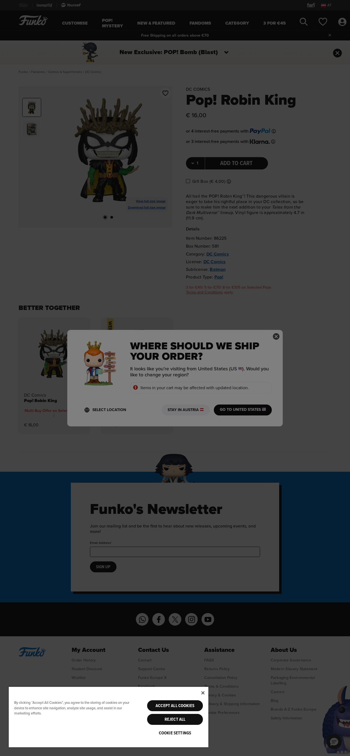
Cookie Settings (175, 733)
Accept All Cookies (175, 705)
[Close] (203, 693)
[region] (108, 716)
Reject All (175, 719)
